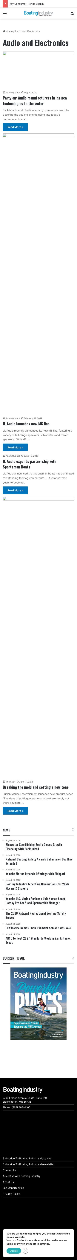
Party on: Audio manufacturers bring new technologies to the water (35, 100)
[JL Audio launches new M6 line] (38, 274)
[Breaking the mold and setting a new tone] (38, 637)
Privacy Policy (11, 1193)
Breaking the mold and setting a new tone (36, 787)
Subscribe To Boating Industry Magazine (27, 1158)
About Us (8, 1182)
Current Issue (14, 958)
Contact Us (9, 1170)
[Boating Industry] (38, 13)
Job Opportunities (13, 1187)
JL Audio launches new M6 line (26, 423)
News (6, 830)
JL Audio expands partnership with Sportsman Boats (29, 463)
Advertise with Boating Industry (22, 1176)
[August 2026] (38, 1003)
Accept (13, 1250)
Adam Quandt (13, 92)
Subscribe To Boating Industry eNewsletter (28, 1164)
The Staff (10, 781)
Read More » (15, 127)
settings (44, 1244)
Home (9, 31)
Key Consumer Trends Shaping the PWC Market (37, 3)
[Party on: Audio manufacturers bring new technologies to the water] (38, 70)
